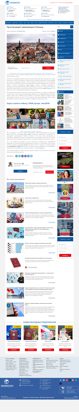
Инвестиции (62, 46)
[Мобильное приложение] (3, 206)
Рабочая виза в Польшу (51, 368)
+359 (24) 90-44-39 (45, 16)
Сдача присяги (63, 363)
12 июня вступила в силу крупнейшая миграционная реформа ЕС (68, 102)
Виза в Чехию (49, 363)
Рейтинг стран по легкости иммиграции (64, 65)
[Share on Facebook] (25, 156)
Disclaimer (76, 396)
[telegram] (64, 380)
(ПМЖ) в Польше (47, 88)
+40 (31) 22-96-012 (28, 16)
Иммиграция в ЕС (23, 360)
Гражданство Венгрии (24, 364)
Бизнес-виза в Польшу (51, 361)
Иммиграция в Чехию (24, 366)
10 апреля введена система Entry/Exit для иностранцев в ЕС (68, 113)
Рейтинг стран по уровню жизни (65, 76)
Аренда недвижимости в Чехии (38, 365)
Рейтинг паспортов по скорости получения (65, 61)
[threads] (70, 380)
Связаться (20, 171)
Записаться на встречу (65, 369)
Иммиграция (62, 34)
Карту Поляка (30, 85)
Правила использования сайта (71, 397)
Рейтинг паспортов (64, 366)
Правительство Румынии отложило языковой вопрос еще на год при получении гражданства (68, 120)
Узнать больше (65, 233)
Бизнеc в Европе (10, 358)
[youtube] (67, 380)
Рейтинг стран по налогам (64, 68)
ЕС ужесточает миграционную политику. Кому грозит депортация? (68, 126)
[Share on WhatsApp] (19, 156)
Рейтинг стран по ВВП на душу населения (65, 84)
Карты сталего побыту (25, 134)
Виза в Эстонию (49, 364)
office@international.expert (27, 385)
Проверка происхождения (65, 361)
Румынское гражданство (14, 341)
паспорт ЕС (41, 148)
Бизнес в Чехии (9, 360)
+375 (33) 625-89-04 (29, 10)
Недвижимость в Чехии (38, 360)
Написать (49, 19)
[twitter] (61, 384)
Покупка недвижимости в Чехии (38, 362)
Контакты (65, 22)
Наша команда (4, 396)
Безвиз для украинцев (64, 53)
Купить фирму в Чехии (10, 366)
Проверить (65, 166)
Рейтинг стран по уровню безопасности (64, 73)
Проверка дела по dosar (65, 360)
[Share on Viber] (22, 156)
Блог (61, 367)
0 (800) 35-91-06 (45, 10)
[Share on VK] (28, 156)
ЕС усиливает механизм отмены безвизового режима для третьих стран (68, 108)
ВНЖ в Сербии (65, 341)
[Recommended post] (15, 187)
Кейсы (61, 370)
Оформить (14, 349)
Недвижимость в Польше (38, 369)
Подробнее (65, 198)
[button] (62, 182)
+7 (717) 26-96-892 (11, 16)
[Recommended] (15, 262)
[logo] (14, 3)
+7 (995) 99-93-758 (11, 10)
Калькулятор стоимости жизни (65, 87)
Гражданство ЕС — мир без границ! (61, 2)
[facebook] (23, 163)
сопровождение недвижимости (37, 372)
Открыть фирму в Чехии (11, 361)
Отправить (65, 148)
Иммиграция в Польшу (24, 367)
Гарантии (62, 364)
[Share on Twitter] (31, 156)
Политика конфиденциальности (8, 397)
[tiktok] (73, 380)
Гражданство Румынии (24, 363)
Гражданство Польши (23, 374)
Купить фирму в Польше (11, 364)
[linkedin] (76, 380)
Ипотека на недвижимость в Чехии (39, 367)
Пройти (65, 216)
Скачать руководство (32, 267)
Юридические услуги (10, 369)
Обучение (62, 42)
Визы (61, 49)
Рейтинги (62, 57)
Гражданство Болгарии (31, 341)
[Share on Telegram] (16, 156)
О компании (70, 22)
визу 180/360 (24, 144)
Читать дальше (51, 192)
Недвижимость (63, 38)
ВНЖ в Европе (22, 369)
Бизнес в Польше (9, 363)
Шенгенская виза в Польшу (52, 360)
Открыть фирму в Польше (11, 368)
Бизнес (61, 31)
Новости (62, 92)
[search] (71, 26)
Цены (56, 22)
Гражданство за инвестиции (25, 375)
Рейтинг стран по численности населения (65, 80)
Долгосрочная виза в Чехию (52, 366)
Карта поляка (48, 341)
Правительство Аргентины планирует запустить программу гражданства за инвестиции (68, 96)
